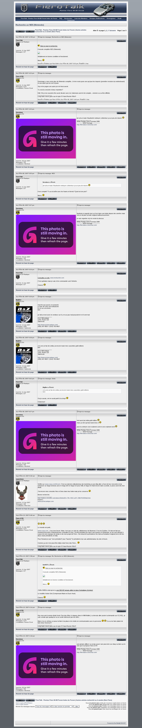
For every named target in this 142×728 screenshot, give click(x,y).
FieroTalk (116, 723)
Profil (119, 18)
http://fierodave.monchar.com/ (87, 124)
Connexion (71, 20)
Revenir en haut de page (25, 67)
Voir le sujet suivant (22, 704)
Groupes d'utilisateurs (97, 18)
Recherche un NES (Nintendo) (30, 25)
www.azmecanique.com (46, 501)
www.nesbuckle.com (57, 278)
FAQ (60, 18)
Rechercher (68, 18)
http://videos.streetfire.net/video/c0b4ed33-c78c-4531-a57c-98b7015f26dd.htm (64, 498)
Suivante (112, 30)
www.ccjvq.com (43, 531)
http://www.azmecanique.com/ (48, 325)
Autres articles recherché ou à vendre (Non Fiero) (94, 700)
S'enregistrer (111, 18)
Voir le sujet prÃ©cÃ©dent (24, 703)
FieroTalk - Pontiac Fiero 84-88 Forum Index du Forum (39, 18)
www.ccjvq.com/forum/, (53, 484)
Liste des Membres (80, 18)
